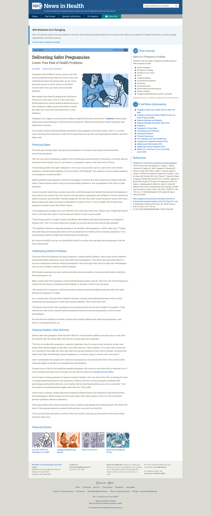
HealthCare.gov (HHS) (103, 372)
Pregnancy (141, 126)
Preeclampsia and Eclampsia (148, 131)
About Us (96, 487)
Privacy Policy (108, 487)
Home (77, 487)
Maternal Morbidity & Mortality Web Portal (153, 123)
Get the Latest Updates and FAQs (46, 42)
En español (36, 69)
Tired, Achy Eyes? (89, 449)
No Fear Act (80, 491)
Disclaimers (119, 487)
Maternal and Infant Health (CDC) (149, 144)
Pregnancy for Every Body (147, 128)
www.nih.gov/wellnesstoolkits (154, 473)
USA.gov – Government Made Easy (144, 491)
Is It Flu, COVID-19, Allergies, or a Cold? (40, 450)
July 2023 (38, 49)
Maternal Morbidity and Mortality (149, 120)
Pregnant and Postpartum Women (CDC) (152, 141)
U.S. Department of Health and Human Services (105, 508)
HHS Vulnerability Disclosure (97, 491)
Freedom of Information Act (63, 491)
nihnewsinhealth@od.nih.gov (79, 467)
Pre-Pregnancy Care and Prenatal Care (151, 139)
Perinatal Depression (145, 136)
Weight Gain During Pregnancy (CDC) (151, 147)
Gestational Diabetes (145, 133)
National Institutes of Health (105, 501)
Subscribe (102, 483)
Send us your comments (52, 69)
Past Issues (87, 487)
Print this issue (118, 50)
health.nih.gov (161, 467)
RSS (112, 483)
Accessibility (130, 487)
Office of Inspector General (120, 491)
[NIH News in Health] (58, 6)
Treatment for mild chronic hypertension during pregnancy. (155, 163)
